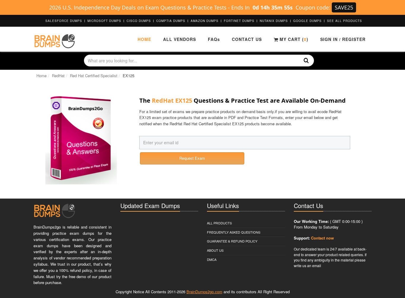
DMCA (211, 259)
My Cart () (293, 39)
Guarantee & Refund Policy (232, 241)
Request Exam (192, 158)
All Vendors (179, 39)
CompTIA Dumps (170, 21)
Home (144, 39)
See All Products (344, 21)
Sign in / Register (343, 39)
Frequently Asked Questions (233, 232)
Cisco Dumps (139, 21)
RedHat (58, 75)
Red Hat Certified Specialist (93, 75)
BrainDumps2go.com (204, 291)
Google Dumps (307, 21)
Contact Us (247, 39)
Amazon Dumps (205, 21)
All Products (219, 223)
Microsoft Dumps (104, 21)
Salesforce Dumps (63, 21)
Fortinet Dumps (239, 21)
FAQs (214, 39)
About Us (215, 250)
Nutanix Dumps (274, 21)
